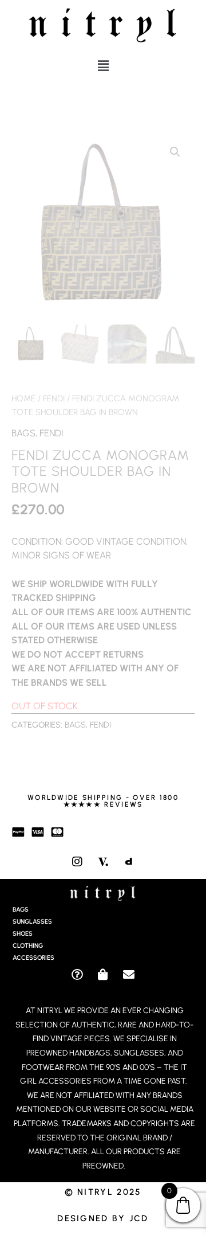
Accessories (33, 958)
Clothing (28, 945)
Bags (23, 433)
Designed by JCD (103, 1218)
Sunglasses (32, 921)
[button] (103, 66)
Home (23, 398)
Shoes (23, 933)
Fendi (54, 398)
